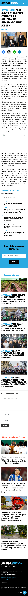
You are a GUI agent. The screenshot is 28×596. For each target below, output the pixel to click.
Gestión (10, 3)
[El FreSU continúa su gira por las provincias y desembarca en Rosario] (14, 341)
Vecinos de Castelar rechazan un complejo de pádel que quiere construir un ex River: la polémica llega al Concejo (13, 545)
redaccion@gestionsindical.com (9, 579)
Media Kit (4, 582)
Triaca (11, 193)
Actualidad (8, 10)
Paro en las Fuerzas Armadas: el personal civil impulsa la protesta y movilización (14, 218)
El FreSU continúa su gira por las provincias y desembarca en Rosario (13, 226)
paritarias (4, 193)
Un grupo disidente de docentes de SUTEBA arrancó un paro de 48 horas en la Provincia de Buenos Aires (13, 382)
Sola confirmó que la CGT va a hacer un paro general (13, 204)
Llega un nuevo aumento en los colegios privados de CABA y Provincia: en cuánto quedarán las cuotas (13, 460)
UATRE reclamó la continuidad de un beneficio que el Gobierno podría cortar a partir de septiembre (14, 211)
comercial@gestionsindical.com (8, 577)
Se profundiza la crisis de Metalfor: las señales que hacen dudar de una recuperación (14, 234)
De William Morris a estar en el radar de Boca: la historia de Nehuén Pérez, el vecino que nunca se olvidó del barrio (13, 488)
